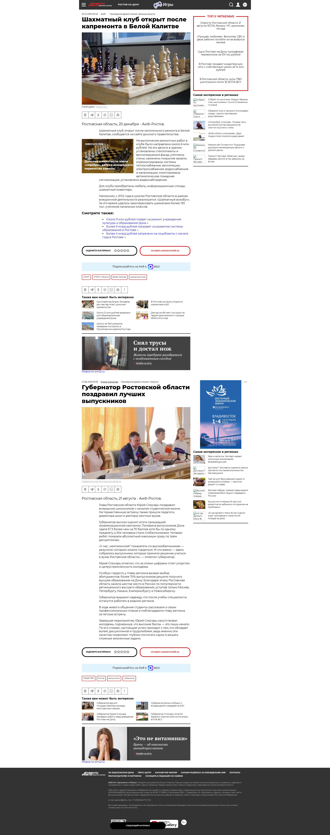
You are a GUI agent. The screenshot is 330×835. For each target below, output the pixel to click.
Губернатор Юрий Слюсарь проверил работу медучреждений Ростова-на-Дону (115, 717)
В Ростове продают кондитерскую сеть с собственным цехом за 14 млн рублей (221, 67)
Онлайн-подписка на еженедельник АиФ (203, 773)
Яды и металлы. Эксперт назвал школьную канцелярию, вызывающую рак (225, 459)
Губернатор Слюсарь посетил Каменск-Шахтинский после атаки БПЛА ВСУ (169, 717)
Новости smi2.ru (93, 371)
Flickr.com (101, 107)
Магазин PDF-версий (166, 773)
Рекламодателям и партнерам (124, 776)
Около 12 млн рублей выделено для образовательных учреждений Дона (113, 315)
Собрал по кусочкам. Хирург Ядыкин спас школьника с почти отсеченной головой (228, 102)
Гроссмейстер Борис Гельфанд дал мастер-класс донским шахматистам (113, 304)
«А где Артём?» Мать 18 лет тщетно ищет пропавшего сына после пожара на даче (226, 516)
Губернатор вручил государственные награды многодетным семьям (111, 706)
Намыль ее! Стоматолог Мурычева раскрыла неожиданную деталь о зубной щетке (226, 147)
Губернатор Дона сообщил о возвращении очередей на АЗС (167, 704)
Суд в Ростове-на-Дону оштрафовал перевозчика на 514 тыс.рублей (221, 53)
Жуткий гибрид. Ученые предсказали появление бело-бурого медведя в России (228, 493)
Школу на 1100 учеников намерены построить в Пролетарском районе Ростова (113, 326)
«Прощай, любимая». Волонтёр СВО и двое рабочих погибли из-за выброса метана (221, 39)
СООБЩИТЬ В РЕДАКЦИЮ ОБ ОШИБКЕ (164, 776)
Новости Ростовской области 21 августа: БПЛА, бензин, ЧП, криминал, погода (221, 25)
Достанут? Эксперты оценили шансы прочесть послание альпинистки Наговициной (228, 470)
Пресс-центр (144, 773)
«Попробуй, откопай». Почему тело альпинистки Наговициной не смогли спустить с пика (227, 125)
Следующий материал (138, 826)
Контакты (235, 773)
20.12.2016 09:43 (90, 14)
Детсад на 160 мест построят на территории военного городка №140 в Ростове (168, 315)
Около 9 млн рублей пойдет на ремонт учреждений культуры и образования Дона (141, 221)
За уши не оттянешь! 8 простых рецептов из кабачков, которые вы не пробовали (228, 504)
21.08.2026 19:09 (90, 382)
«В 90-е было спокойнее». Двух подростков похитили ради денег (226, 134)
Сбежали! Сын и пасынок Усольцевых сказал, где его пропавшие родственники (228, 113)
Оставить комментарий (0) (165, 251)
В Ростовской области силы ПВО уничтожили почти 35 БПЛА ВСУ (221, 81)
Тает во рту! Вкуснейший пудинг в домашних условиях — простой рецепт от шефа (226, 482)
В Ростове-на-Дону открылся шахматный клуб (167, 303)
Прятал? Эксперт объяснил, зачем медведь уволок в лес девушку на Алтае (226, 159)
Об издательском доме (121, 773)
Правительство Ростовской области (101, 481)
